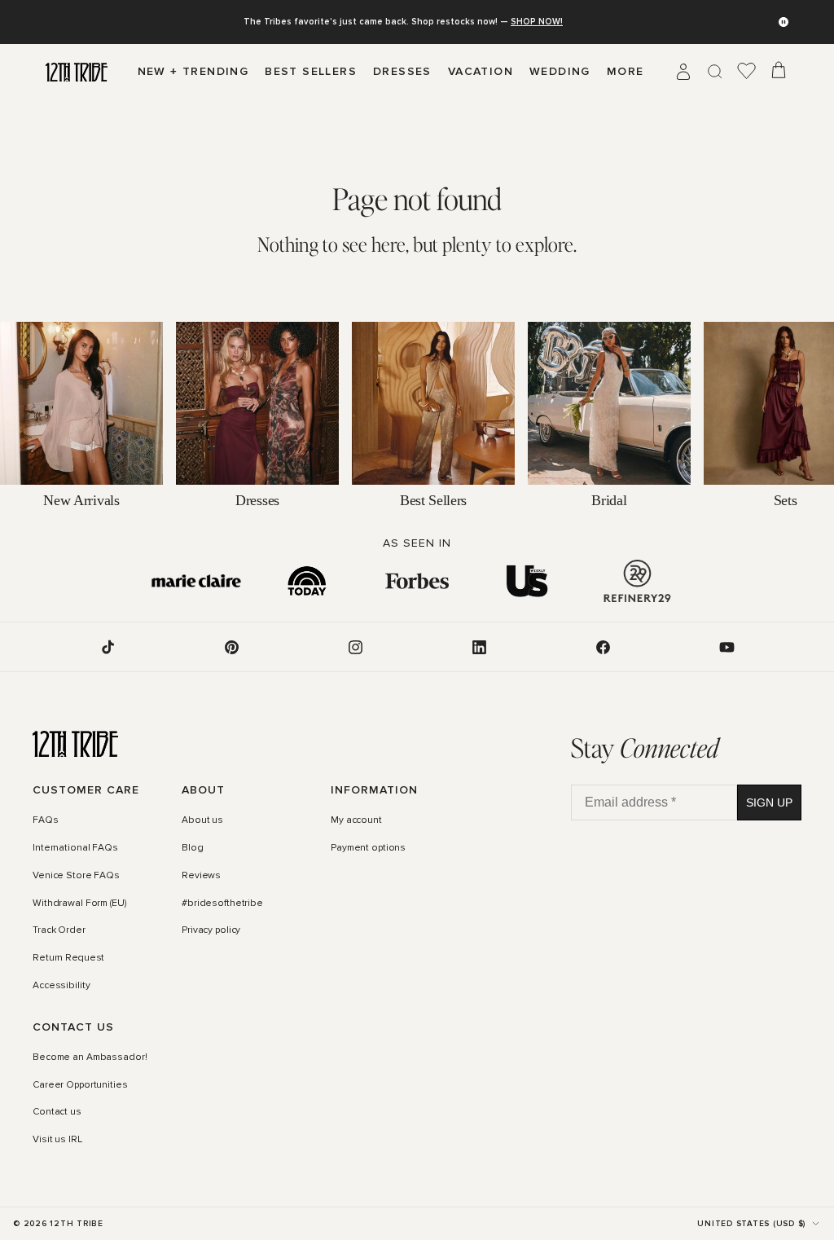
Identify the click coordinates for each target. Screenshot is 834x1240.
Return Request (68, 958)
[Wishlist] (747, 71)
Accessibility (61, 986)
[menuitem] (625, 72)
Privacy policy (211, 930)
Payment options (368, 848)
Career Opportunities (80, 1085)
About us (202, 820)
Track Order (59, 930)
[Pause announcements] (783, 22)
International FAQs (75, 848)
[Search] (715, 71)
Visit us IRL (57, 1140)
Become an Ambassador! (90, 1057)
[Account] (683, 71)
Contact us (57, 1113)
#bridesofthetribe (222, 903)
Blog (193, 848)
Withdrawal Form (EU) (79, 903)
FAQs (46, 820)
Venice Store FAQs (76, 876)
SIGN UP (769, 802)
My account (356, 820)
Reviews (201, 876)
